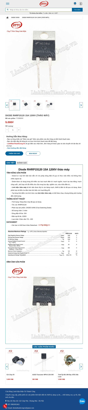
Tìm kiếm (77, 10)
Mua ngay (33, 153)
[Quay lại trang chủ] (7, 17)
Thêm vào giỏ (14, 153)
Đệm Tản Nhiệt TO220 (65, 374)
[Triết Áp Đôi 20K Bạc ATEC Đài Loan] (44, 361)
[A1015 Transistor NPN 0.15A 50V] (18, 361)
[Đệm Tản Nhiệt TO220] (70, 361)
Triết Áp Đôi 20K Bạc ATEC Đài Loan (42, 375)
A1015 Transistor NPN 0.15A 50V (17, 374)
